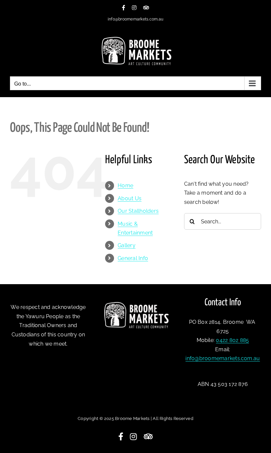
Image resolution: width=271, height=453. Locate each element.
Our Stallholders (138, 211)
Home (125, 185)
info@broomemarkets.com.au (135, 19)
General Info (133, 258)
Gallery (127, 245)
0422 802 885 (232, 340)
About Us (129, 198)
